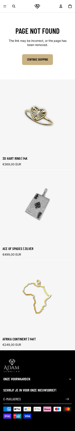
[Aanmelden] (67, 399)
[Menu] (5, 6)
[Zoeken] (13, 6)
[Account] (60, 6)
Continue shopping (37, 59)
